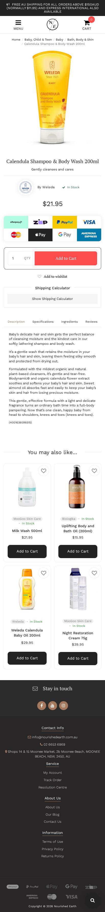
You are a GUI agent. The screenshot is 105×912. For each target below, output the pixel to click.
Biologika (68, 519)
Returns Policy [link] (52, 856)
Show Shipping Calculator (52, 299)
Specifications (43, 321)
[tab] (16, 322)
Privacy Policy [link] (52, 849)
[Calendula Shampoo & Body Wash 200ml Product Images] (52, 97)
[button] (52, 276)
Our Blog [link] (52, 814)
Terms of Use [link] (52, 842)
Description (16, 321)
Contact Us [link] (52, 821)
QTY (27, 258)
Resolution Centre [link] (52, 787)
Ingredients (69, 321)
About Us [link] (52, 807)
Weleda (48, 187)
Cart (86, 25)
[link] (41, 705)
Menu (18, 28)
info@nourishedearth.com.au (54, 737)
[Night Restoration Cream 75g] (78, 589)
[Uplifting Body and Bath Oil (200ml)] (78, 487)
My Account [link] (52, 773)
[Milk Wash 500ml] (27, 487)
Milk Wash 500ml (27, 531)
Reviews (91, 321)
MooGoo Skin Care (27, 519)
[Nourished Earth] (52, 24)
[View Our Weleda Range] (25, 187)
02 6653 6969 (54, 744)
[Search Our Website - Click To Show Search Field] (93, 901)
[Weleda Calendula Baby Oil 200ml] (27, 589)
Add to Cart (66, 258)
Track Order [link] (53, 780)
